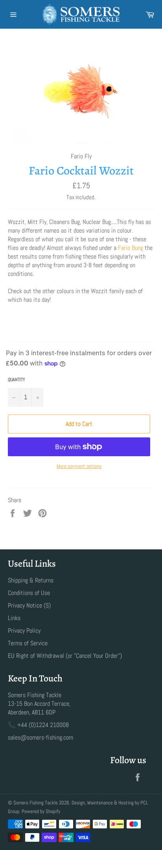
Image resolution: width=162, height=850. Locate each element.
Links (14, 618)
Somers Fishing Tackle (35, 802)
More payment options (79, 466)
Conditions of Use (29, 593)
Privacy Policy (24, 630)
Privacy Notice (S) (29, 605)
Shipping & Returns (30, 580)
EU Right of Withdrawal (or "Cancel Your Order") (65, 656)
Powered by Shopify (41, 811)
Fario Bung (130, 248)
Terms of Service (28, 643)
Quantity (16, 379)
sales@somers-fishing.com (40, 737)
